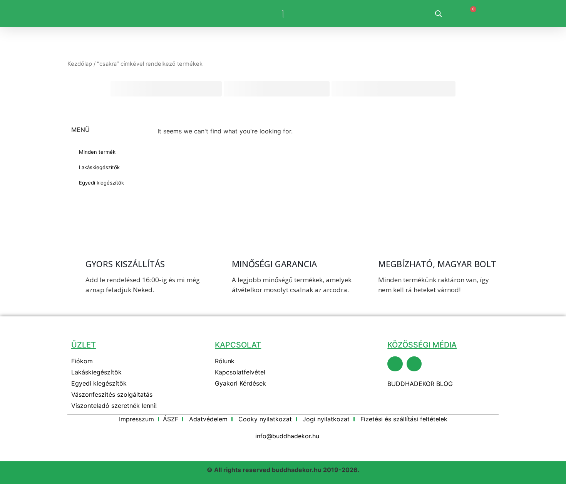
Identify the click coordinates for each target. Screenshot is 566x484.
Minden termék (97, 152)
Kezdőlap (79, 63)
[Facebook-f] (394, 363)
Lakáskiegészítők (99, 167)
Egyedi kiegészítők (101, 183)
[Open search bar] (438, 13)
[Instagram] (414, 363)
